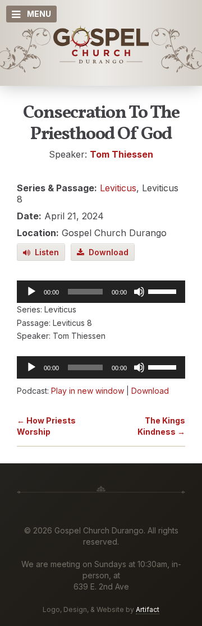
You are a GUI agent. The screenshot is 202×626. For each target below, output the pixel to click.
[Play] (31, 291)
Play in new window (87, 390)
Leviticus (118, 188)
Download (106, 252)
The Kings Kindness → (161, 426)
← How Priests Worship (46, 426)
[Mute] (139, 291)
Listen (44, 252)
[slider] (164, 290)
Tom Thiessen (121, 154)
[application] (101, 291)
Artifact (147, 609)
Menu (39, 14)
